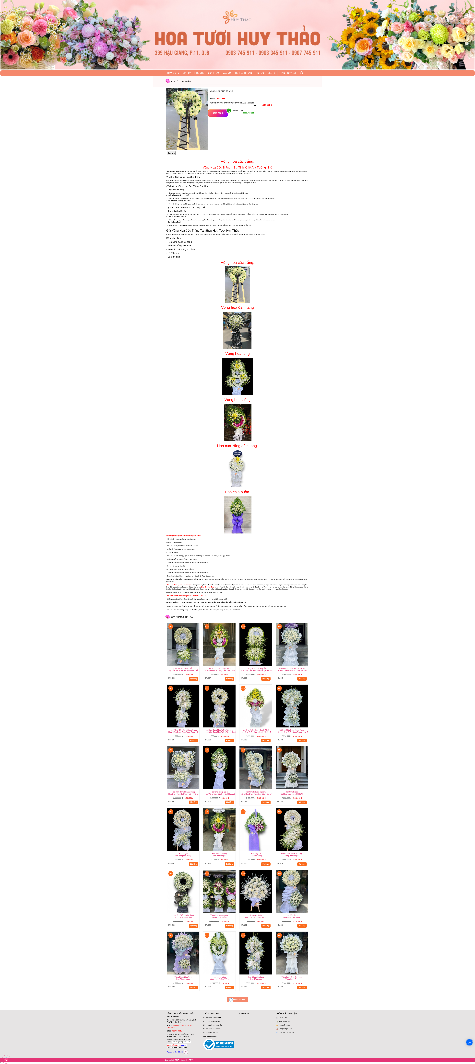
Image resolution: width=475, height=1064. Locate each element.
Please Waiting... (239, 999)
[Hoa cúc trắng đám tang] (237, 468)
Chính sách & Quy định (212, 1018)
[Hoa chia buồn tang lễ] (237, 514)
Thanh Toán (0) (287, 73)
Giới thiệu (213, 73)
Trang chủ (173, 73)
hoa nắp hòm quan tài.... (279, 606)
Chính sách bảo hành (211, 1029)
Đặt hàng (193, 679)
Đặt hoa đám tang (219, 853)
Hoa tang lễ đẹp (291, 792)
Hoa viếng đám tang (256, 977)
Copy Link (171, 153)
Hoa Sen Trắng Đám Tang (183, 915)
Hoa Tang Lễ (255, 853)
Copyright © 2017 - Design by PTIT (179, 1060)
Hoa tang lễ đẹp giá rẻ (219, 792)
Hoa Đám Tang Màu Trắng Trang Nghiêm (220, 730)
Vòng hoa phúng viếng (219, 915)
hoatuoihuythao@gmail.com (181, 1042)
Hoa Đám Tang (292, 915)
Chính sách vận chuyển (212, 1025)
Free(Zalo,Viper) (237, 110)
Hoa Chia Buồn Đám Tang (291, 853)
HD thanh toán (243, 73)
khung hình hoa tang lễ (261, 606)
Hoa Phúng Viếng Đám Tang (219, 668)
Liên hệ (271, 73)
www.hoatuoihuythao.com (181, 1040)
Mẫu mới (227, 73)
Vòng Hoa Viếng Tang (183, 977)
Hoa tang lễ (183, 853)
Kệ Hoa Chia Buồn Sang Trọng (291, 730)
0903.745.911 (248, 113)
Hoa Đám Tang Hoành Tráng (183, 792)
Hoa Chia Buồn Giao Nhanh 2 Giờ (255, 730)
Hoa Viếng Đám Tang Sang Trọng (183, 730)
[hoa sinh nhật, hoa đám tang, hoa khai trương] (186, 1052)
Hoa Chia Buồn (255, 915)
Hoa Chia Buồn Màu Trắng (183, 668)
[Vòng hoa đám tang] (237, 330)
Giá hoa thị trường (193, 73)
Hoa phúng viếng (219, 977)
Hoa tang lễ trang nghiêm (256, 792)
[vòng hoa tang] (237, 376)
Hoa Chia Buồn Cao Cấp (256, 668)
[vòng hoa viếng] (237, 422)
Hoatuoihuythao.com (174, 592)
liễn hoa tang (247, 606)
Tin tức (260, 73)
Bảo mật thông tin (210, 1036)
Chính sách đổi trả (210, 1032)
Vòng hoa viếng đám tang (292, 977)
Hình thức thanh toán (211, 1021)
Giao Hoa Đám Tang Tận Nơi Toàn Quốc (292, 668)
